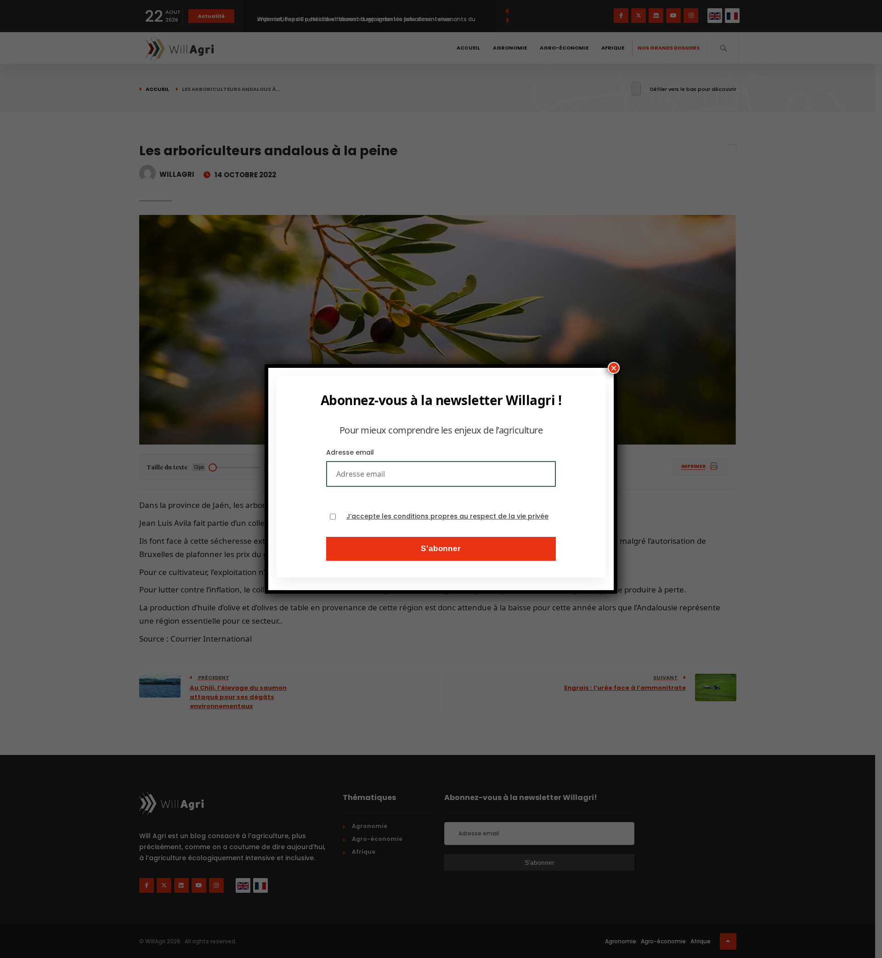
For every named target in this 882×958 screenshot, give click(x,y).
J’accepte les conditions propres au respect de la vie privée (447, 516)
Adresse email (350, 452)
